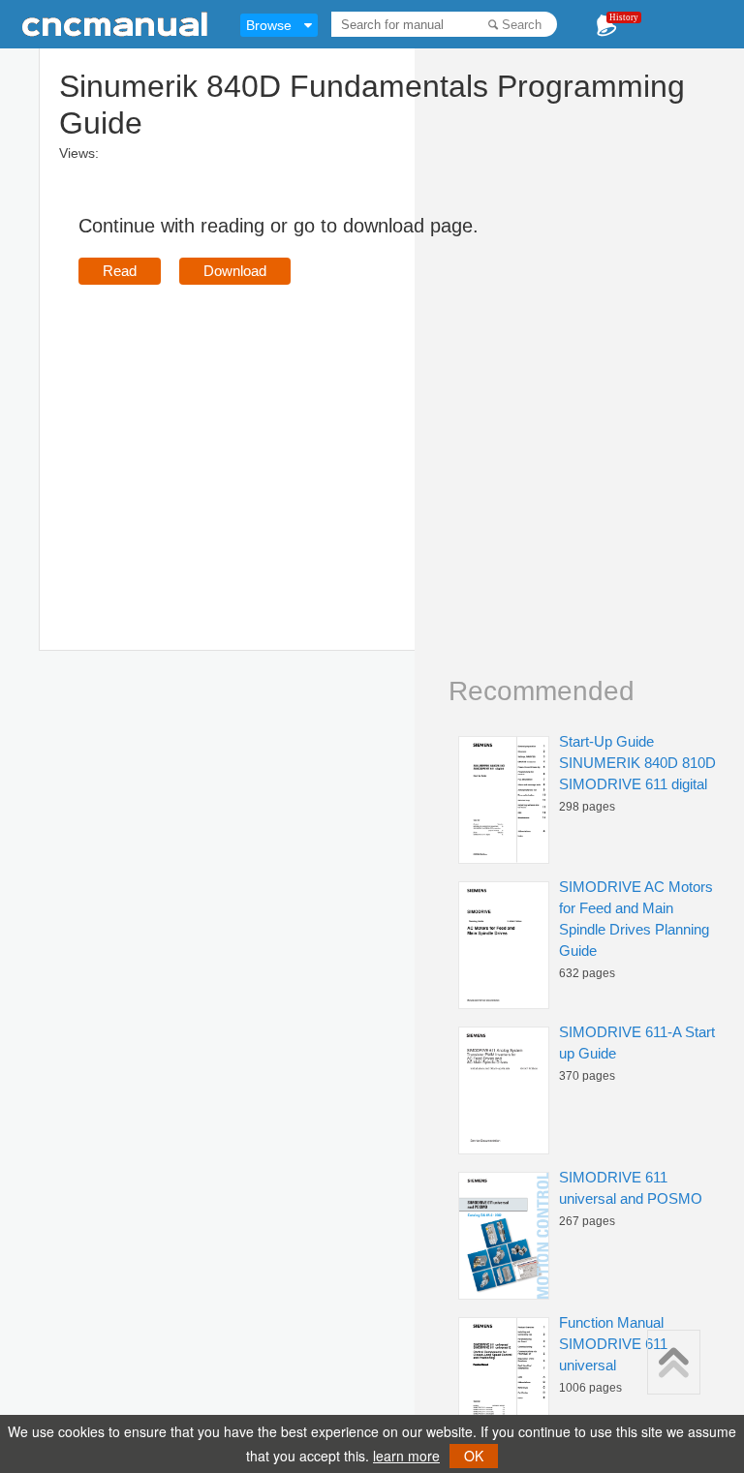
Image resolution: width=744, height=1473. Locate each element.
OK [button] (473, 1455)
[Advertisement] (241, 439)
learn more (406, 1455)
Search (522, 24)
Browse (269, 25)
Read (120, 270)
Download (234, 270)
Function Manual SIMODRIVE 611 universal (613, 1343)
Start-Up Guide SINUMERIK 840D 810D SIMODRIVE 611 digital (637, 762)
